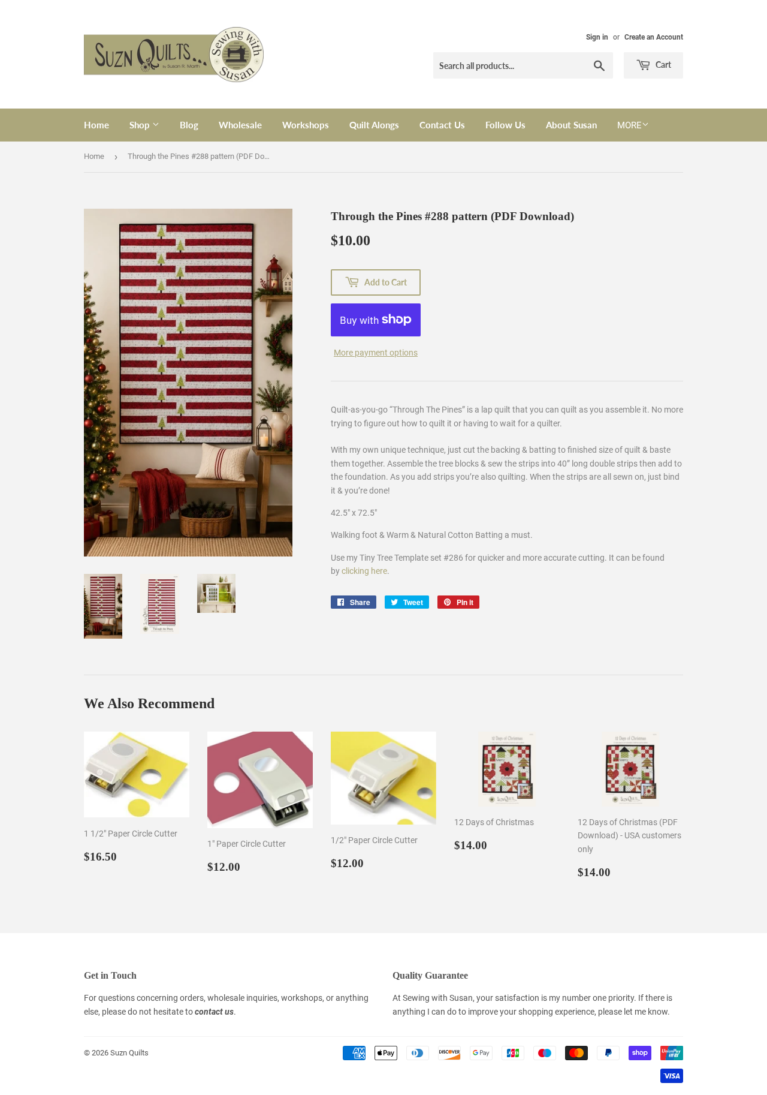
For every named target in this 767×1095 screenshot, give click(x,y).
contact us (214, 1011)
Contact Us (442, 124)
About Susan (571, 124)
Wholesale (240, 124)
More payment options (376, 352)
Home (96, 124)
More (629, 125)
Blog (189, 124)
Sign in (597, 37)
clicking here (364, 571)
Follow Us (505, 124)
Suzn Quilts (129, 1052)
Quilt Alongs (374, 124)
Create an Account (653, 37)
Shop (140, 124)
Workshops (305, 124)
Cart (662, 64)
